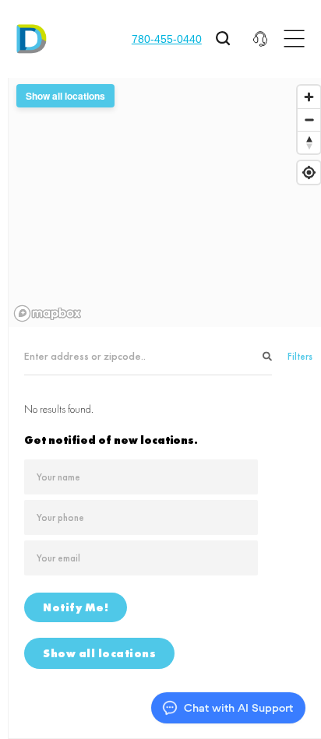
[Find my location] (309, 172)
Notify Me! (75, 607)
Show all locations (99, 653)
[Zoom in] (309, 97)
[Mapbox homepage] (47, 313)
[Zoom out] (309, 119)
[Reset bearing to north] (309, 142)
